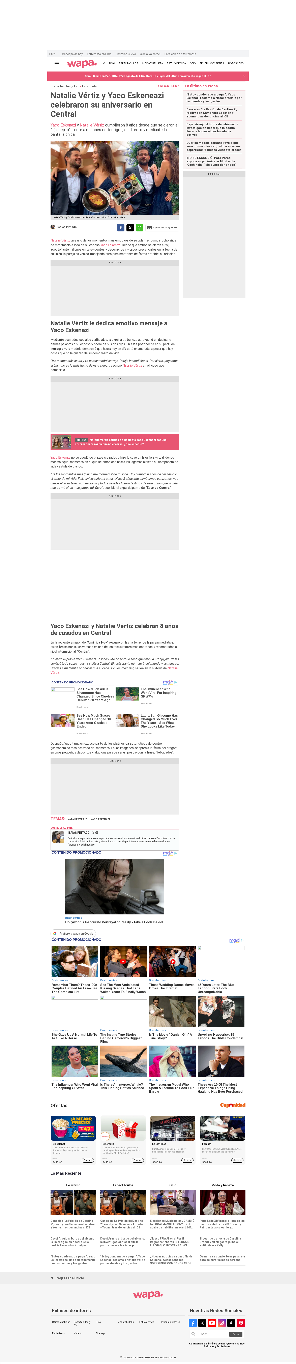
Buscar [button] (236, 1334)
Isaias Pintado (67, 227)
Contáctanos (197, 1343)
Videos (78, 1333)
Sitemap (100, 1333)
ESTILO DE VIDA (176, 63)
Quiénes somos (235, 1343)
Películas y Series (170, 1322)
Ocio (98, 1322)
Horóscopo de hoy (71, 54)
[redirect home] (82, 64)
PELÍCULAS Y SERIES (212, 63)
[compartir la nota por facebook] (120, 227)
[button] (244, 76)
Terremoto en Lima (99, 54)
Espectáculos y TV (65, 86)
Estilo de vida (146, 1322)
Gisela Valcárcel (150, 54)
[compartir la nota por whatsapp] (139, 227)
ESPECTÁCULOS (128, 63)
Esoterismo (58, 1333)
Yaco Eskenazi (64, 125)
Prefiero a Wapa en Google (76, 933)
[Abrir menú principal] (57, 63)
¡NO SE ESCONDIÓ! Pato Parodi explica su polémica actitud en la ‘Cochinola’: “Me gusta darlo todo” (211, 161)
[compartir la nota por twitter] (130, 227)
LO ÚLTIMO (108, 63)
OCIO (193, 63)
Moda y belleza (126, 1322)
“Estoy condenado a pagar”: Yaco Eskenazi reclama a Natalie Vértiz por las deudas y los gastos (214, 98)
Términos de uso (216, 1343)
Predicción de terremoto (180, 54)
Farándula (89, 86)
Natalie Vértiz (92, 125)
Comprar (88, 1160)
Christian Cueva (126, 54)
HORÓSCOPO (236, 63)
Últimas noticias (61, 1322)
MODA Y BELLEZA (152, 63)
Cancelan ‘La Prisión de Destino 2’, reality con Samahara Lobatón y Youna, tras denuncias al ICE (211, 113)
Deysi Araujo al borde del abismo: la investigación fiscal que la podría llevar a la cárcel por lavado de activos (212, 130)
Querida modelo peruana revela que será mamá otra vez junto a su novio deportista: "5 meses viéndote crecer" (214, 146)
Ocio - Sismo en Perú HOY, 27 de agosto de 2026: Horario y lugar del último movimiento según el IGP (148, 76)
